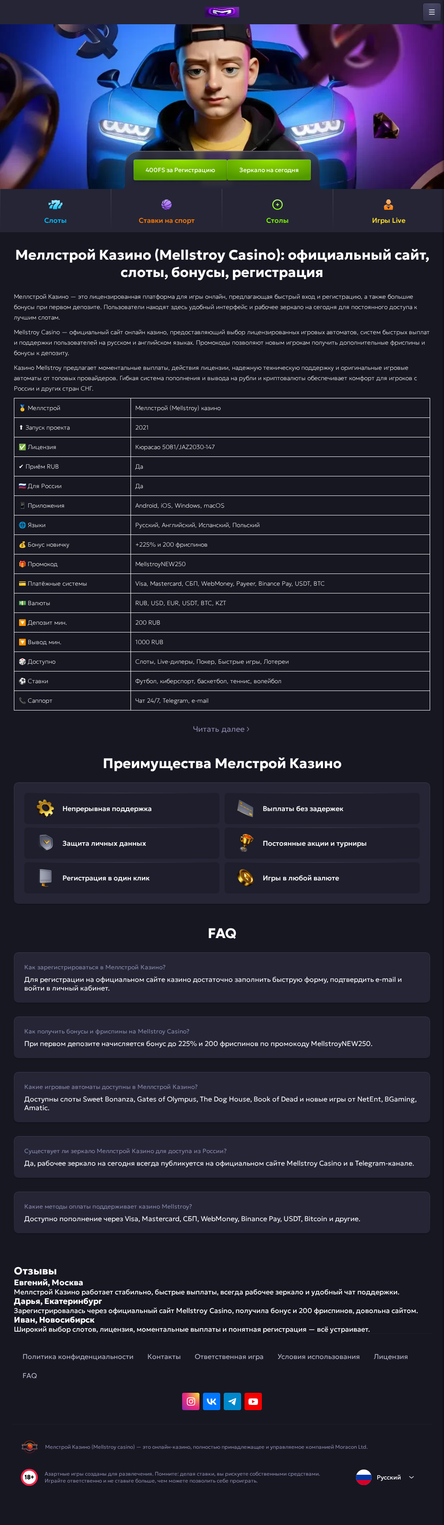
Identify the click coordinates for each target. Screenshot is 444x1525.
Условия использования (319, 1356)
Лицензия (391, 1356)
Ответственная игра (229, 1356)
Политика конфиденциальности (78, 1356)
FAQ (30, 1375)
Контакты (164, 1356)
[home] (222, 12)
